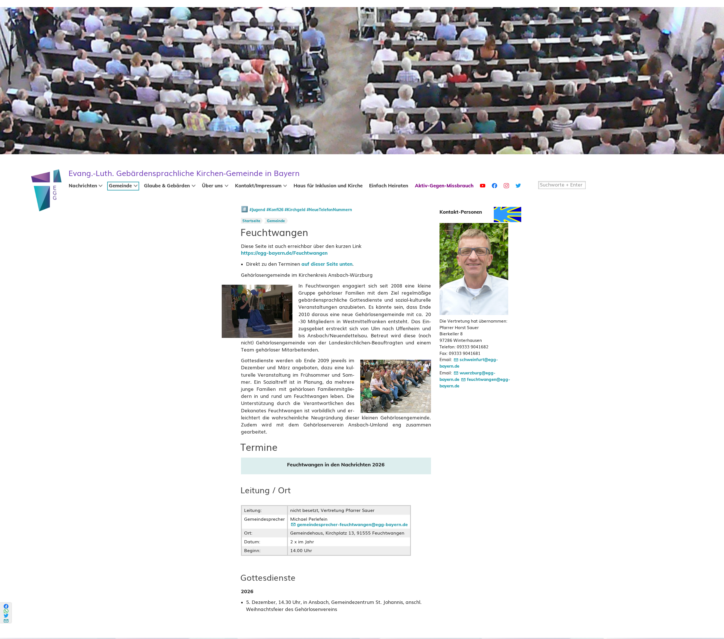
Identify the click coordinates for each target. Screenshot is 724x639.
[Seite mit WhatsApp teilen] (6, 611)
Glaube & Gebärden (167, 186)
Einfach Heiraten (388, 186)
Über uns (212, 186)
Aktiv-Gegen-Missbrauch (444, 186)
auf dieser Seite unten (326, 264)
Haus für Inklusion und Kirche (328, 186)
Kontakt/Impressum (258, 186)
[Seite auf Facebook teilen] (6, 606)
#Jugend (257, 210)
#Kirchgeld (295, 210)
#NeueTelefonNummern (329, 210)
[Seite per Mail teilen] (6, 620)
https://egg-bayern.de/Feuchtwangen (284, 253)
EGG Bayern (183, 173)
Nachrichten (83, 186)
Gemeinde (120, 186)
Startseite (251, 221)
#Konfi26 (274, 210)
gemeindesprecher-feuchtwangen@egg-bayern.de (352, 524)
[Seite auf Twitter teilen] (6, 615)
